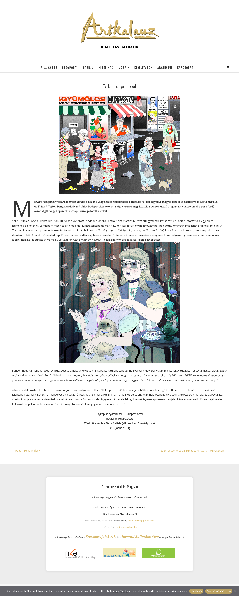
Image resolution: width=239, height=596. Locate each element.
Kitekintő (106, 67)
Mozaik (124, 67)
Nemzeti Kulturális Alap (140, 536)
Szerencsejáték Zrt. (100, 536)
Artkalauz (20, 65)
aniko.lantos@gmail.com (141, 520)
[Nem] (235, 591)
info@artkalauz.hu (127, 527)
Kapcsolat (185, 67)
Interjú (88, 67)
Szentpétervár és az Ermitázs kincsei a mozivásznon (194, 450)
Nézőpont (69, 67)
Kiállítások (143, 67)
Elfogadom (196, 591)
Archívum (164, 67)
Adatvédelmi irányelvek (219, 591)
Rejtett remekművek (26, 450)
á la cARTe (49, 67)
